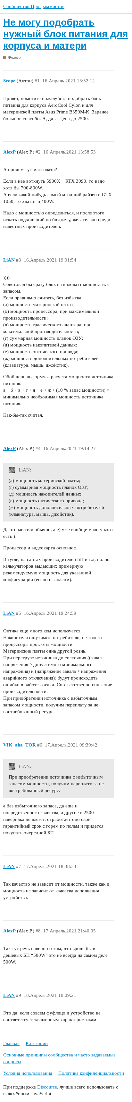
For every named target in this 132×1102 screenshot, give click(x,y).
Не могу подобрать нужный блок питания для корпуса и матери (65, 34)
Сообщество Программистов (33, 6)
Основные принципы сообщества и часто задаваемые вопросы (59, 1058)
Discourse (47, 1086)
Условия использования (27, 1073)
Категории (37, 1043)
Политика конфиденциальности (91, 1073)
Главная (11, 1043)
